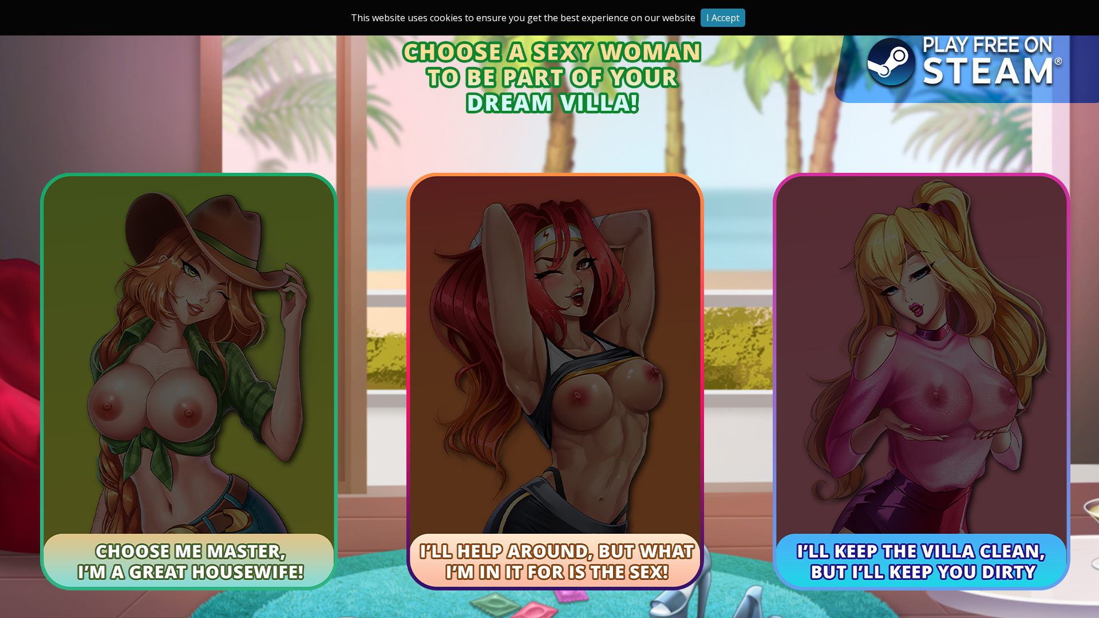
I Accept (723, 17)
